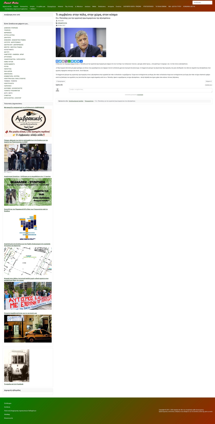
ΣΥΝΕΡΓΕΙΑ (7, 95)
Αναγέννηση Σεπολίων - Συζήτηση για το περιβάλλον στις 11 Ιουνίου (27, 176)
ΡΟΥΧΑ (6, 66)
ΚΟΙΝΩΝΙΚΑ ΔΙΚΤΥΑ (189, 6)
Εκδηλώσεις (102, 6)
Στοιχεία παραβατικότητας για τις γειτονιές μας (20, 313)
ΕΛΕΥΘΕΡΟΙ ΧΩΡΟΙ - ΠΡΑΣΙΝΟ (132, 6)
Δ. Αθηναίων (79, 6)
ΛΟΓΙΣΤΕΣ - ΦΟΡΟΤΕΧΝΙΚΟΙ (12, 42)
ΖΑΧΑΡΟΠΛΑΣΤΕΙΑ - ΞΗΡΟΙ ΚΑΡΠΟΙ (14, 59)
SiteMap (7, 414)
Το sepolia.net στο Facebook (13, 384)
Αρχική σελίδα (7, 6)
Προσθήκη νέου (209, 85)
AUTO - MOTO (8, 93)
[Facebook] (57, 61)
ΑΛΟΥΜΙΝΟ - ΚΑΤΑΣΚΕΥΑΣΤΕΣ (13, 88)
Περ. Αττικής (69, 6)
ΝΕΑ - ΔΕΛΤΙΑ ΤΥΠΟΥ (174, 6)
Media (94, 6)
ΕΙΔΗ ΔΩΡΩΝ (8, 71)
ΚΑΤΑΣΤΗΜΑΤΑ (9, 49)
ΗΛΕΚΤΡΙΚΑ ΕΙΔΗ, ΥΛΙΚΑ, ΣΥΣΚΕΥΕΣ (15, 78)
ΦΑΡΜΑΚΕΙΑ (8, 32)
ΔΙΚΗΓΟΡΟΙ (7, 37)
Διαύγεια (87, 6)
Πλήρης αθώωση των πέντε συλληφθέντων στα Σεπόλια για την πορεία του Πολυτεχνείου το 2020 (26, 141)
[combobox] (202, 2)
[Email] (63, 61)
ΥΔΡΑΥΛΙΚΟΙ (7, 86)
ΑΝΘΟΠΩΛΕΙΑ (8, 74)
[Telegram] (75, 61)
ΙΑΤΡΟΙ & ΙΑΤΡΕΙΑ (9, 35)
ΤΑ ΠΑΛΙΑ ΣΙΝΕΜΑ (161, 6)
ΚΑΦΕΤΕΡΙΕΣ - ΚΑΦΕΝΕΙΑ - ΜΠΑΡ (14, 54)
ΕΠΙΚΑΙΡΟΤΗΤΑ (62, 23)
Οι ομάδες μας (41, 6)
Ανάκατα (60, 6)
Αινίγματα (111, 6)
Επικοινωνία (8, 418)
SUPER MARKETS (9, 64)
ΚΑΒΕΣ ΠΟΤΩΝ (8, 62)
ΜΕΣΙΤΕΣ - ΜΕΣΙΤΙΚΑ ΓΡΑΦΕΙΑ (13, 47)
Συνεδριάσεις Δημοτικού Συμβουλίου (16, 9)
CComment (140, 94)
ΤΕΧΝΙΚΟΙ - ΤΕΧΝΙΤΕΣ (10, 81)
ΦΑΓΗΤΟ (6, 52)
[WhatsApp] (69, 61)
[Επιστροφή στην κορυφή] (212, 421)
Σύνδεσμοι (7, 403)
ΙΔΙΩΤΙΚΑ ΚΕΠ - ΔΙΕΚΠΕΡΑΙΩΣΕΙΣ (13, 45)
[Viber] (66, 61)
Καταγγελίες (24, 6)
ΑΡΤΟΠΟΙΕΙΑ (8, 57)
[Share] (81, 61)
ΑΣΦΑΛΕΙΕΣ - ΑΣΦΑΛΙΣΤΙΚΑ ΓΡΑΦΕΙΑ (15, 40)
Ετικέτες (118, 6)
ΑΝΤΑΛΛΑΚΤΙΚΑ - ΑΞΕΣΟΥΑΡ (12, 98)
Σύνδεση (7, 407)
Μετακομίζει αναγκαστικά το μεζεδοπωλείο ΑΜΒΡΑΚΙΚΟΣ (24, 107)
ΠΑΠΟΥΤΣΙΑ (7, 69)
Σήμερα (16, 6)
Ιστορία (32, 6)
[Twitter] (60, 61)
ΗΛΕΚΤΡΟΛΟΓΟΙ (9, 83)
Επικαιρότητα (51, 6)
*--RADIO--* (33, 9)
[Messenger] (72, 61)
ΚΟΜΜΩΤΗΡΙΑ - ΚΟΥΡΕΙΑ (11, 76)
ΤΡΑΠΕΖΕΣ (7, 30)
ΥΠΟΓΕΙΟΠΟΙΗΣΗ (148, 6)
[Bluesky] (78, 61)
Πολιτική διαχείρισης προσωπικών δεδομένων (20, 411)
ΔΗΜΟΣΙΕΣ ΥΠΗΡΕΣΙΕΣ (11, 28)
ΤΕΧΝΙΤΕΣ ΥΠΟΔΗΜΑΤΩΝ (12, 90)
